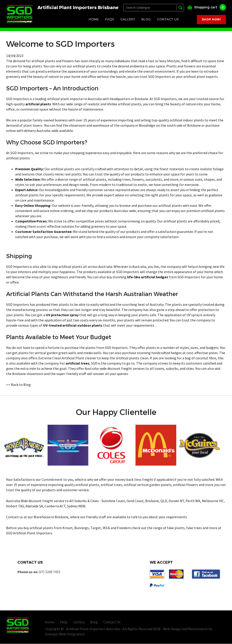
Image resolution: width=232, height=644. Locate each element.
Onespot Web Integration (65, 634)
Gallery (127, 19)
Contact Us (168, 19)
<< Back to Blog (18, 385)
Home (94, 19)
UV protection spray (62, 315)
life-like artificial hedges (147, 277)
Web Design (172, 629)
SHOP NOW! (211, 19)
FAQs (109, 19)
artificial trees (77, 363)
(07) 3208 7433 (49, 572)
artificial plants (38, 104)
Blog (146, 19)
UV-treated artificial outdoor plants (72, 325)
